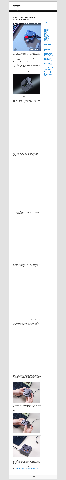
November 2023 (46, 39)
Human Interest (47, 53)
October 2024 (46, 28)
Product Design (38, 471)
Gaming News (47, 50)
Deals (29, 471)
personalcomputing (47, 60)
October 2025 (46, 25)
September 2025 (46, 26)
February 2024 (46, 36)
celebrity (51, 45)
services (49, 65)
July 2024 (45, 31)
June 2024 (45, 32)
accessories (24, 471)
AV (46, 45)
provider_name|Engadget (49, 63)
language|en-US (47, 55)
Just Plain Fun (49, 54)
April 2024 (45, 34)
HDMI (34, 471)
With (45, 75)
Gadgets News (47, 49)
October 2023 (46, 40)
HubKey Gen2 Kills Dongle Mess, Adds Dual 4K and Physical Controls (26, 468)
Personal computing (47, 59)
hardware (51, 51)
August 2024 (46, 30)
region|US (50, 64)
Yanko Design (19, 469)
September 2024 (46, 29)
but (49, 45)
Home (13, 10)
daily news (51, 46)
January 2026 (46, 22)
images (45, 54)
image (51, 53)
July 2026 (45, 15)
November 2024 (46, 27)
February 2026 (46, 21)
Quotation (46, 64)
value (49, 74)
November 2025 (46, 24)
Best (48, 45)
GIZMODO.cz (17, 5)
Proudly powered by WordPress (33, 476)
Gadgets (32, 471)
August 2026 (46, 14)
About (17, 10)
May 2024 (45, 33)
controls (27, 471)
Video (51, 74)
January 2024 (46, 37)
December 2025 (46, 23)
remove (45, 65)
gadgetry (50, 48)
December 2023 (46, 38)
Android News (47, 44)
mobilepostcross (49, 58)
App (50, 44)
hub (35, 471)
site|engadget (47, 67)
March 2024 (46, 35)
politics (48, 62)
